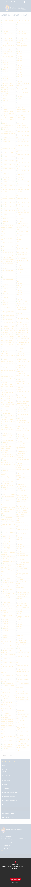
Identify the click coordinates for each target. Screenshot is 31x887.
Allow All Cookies (15, 879)
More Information (15, 870)
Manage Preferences (15, 882)
